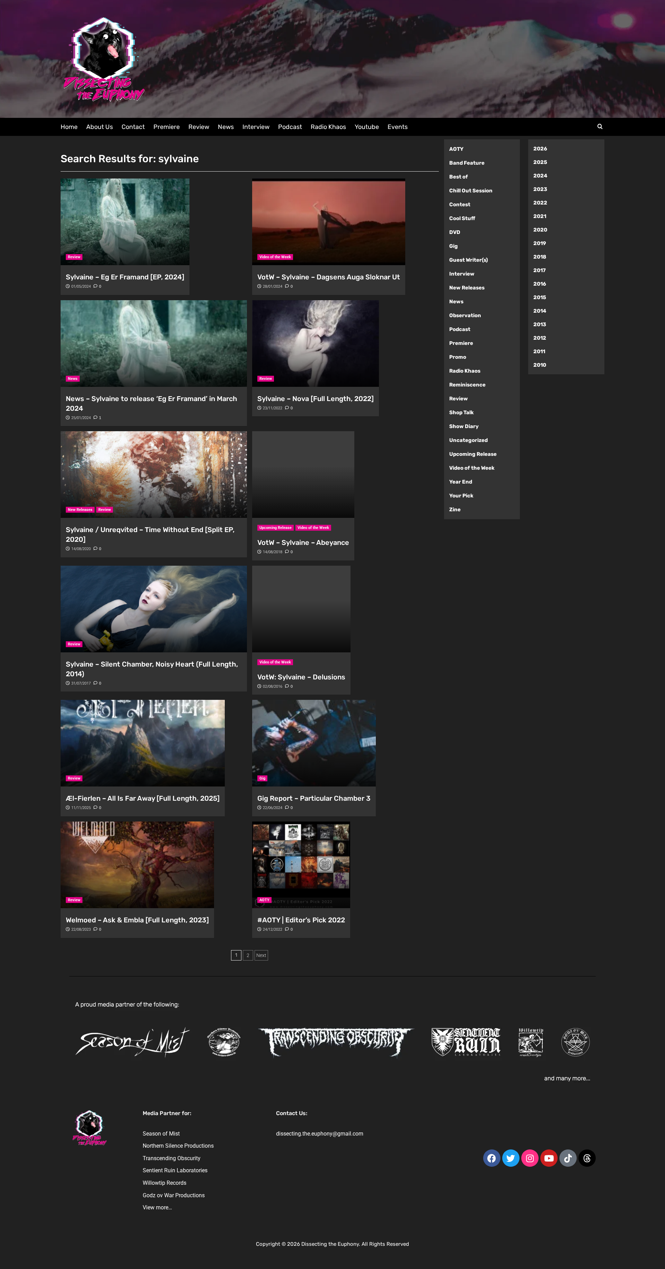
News (226, 127)
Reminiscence (467, 385)
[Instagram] (530, 1158)
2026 (540, 149)
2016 (539, 284)
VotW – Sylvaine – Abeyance (303, 542)
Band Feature (467, 163)
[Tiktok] (568, 1158)
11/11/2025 (81, 808)
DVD (454, 232)
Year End (460, 482)
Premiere (166, 127)
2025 (540, 162)
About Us (99, 127)
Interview (255, 127)
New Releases (80, 509)
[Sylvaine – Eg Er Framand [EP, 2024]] (125, 222)
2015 (539, 297)
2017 (539, 270)
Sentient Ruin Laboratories (175, 1170)
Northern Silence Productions (178, 1145)
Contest (459, 204)
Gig (262, 778)
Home (69, 127)
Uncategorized (468, 440)
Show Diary (464, 426)
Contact (133, 127)
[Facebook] (491, 1158)
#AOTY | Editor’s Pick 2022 (301, 920)
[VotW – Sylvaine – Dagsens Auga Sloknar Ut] (328, 222)
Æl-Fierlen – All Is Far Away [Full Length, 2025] (143, 798)
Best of (458, 177)
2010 (539, 365)
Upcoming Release (275, 527)
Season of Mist (161, 1133)
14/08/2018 (272, 552)
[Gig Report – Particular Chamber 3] (314, 743)
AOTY (264, 900)
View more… (157, 1207)
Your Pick (461, 496)
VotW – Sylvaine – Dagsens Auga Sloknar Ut (328, 277)
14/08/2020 (81, 549)
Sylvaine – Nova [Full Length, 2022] (315, 398)
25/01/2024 (81, 418)
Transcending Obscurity (172, 1158)
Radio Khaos (328, 127)
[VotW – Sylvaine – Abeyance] (303, 474)
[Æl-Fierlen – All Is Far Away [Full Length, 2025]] (143, 743)
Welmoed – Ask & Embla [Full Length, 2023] (137, 920)
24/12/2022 (272, 929)
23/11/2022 (272, 408)
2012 (539, 338)
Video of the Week (275, 257)
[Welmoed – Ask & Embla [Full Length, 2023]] (137, 865)
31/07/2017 (81, 683)
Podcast (290, 127)
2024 (540, 176)
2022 (540, 203)
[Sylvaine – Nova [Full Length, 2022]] (315, 343)
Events (398, 127)
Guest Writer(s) (468, 260)
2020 (540, 230)
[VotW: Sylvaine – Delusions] (301, 609)
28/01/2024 (272, 286)
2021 (539, 216)
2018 (539, 257)
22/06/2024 (272, 808)
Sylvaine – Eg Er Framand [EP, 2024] (125, 277)
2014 (539, 311)
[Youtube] (549, 1158)
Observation (465, 315)
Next (261, 955)
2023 (540, 189)
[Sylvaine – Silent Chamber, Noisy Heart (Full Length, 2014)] (154, 609)
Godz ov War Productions (174, 1195)
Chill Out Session (471, 191)
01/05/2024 (81, 286)
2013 (539, 324)
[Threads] (587, 1158)
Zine (455, 509)
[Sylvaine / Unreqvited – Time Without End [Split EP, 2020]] (154, 474)
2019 (539, 243)
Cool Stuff (462, 218)
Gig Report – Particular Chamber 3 (314, 798)
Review (198, 127)
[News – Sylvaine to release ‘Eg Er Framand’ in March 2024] (154, 343)
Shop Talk (461, 412)
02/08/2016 (272, 686)
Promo (457, 357)
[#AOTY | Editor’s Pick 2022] (301, 865)
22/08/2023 (81, 929)
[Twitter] (511, 1158)
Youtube (367, 127)
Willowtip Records (164, 1183)
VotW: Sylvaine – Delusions (301, 677)
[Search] (600, 127)
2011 (539, 351)
